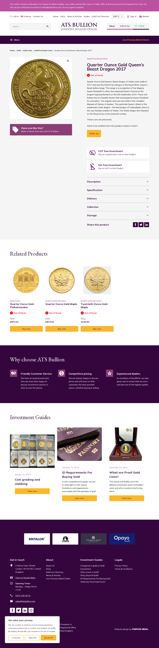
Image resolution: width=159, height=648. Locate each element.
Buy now (26, 329)
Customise (16, 638)
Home (12, 50)
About (56, 16)
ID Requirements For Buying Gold (95, 578)
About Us (50, 565)
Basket (146, 16)
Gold (19, 50)
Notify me (94, 133)
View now (32, 491)
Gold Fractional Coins (43, 50)
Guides (87, 16)
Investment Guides (91, 559)
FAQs (62, 16)
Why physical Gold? (89, 575)
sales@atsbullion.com (25, 601)
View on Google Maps (25, 577)
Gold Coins (27, 50)
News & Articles (74, 16)
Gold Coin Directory (100, 16)
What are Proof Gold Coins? (93, 582)
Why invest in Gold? (89, 572)
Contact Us (38, 16)
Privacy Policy (121, 565)
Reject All (32, 638)
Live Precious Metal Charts (136, 40)
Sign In (133, 16)
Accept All (48, 638)
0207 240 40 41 (23, 595)
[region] (32, 629)
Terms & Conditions (124, 569)
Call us (16, 16)
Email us (27, 16)
